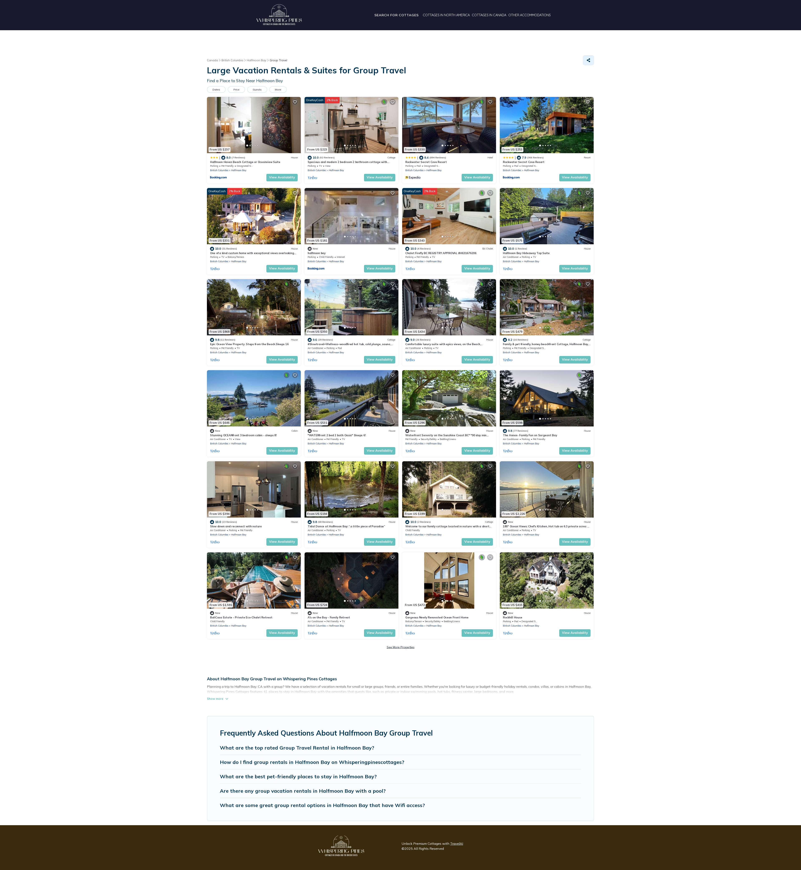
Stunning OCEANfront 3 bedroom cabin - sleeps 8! (243, 435)
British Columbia (219, 170)
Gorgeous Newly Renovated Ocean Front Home (436, 617)
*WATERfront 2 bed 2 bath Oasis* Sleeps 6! (336, 435)
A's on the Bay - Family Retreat (329, 617)
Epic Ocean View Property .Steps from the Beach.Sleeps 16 (249, 344)
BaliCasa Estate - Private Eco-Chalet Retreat (241, 617)
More (278, 89)
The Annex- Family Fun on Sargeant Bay (530, 435)
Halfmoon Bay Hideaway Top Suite (526, 253)
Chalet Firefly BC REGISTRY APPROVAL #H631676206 (440, 253)
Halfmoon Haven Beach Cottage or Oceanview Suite (245, 162)
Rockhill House (512, 617)
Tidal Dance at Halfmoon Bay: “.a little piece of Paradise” (346, 526)
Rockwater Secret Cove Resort (426, 162)
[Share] (588, 60)
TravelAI (456, 843)
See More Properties (400, 647)
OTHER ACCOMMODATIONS (529, 15)
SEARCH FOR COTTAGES (396, 15)
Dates (216, 89)
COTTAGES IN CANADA (489, 15)
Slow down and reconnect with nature (236, 526)
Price (236, 89)
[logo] (279, 15)
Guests (257, 89)
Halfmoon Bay (238, 170)
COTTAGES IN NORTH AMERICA (446, 15)
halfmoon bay (317, 253)
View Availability (282, 177)
